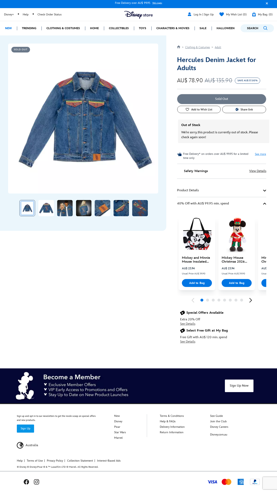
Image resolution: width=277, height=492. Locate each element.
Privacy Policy (55, 460)
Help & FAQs (168, 421)
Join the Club (218, 421)
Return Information (172, 432)
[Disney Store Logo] (138, 15)
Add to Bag (197, 283)
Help (26, 14)
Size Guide (216, 416)
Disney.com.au (218, 434)
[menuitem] (8, 28)
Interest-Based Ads (109, 460)
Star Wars (120, 432)
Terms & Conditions (172, 416)
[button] (266, 4)
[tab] (221, 190)
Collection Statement (80, 460)
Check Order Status (50, 14)
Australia (31, 445)
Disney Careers (219, 427)
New (117, 416)
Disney (118, 421)
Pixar (117, 427)
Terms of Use (35, 460)
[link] (193, 300)
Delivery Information (172, 427)
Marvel (118, 438)
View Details (257, 171)
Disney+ (9, 14)
